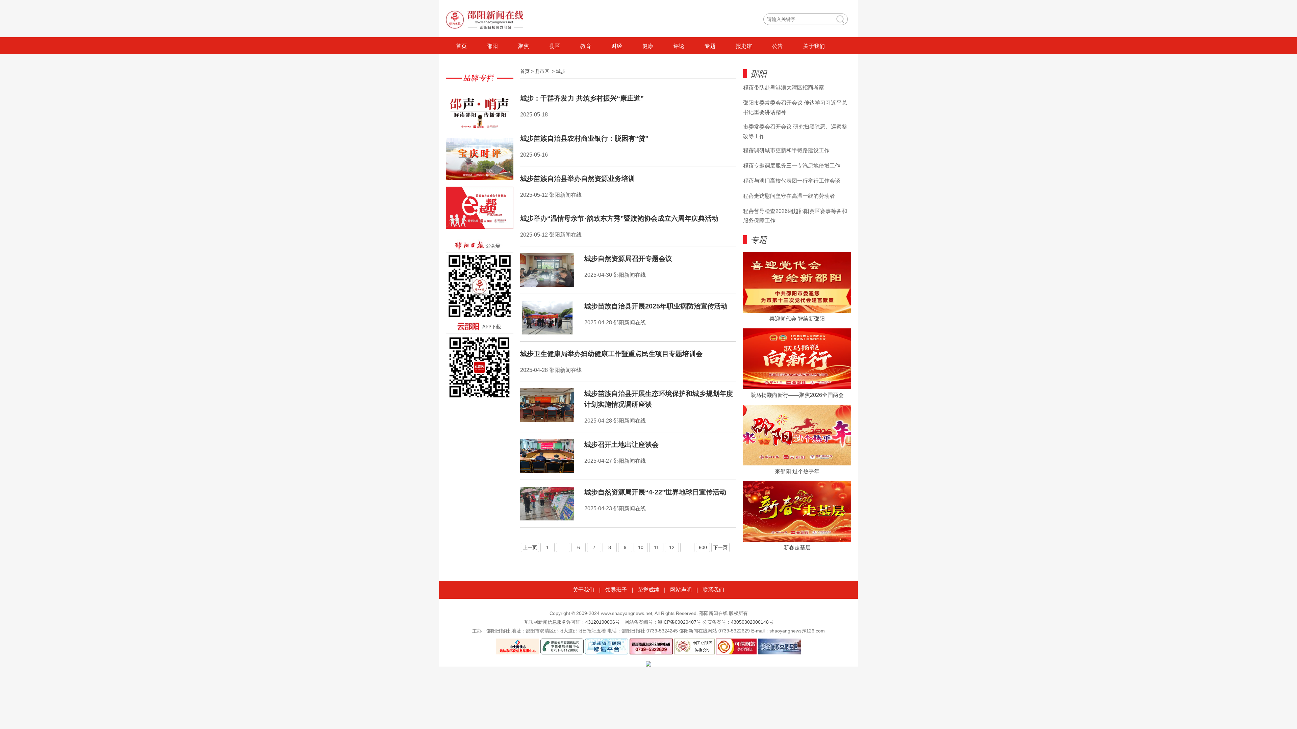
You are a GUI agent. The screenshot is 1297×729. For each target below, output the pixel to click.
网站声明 (681, 590)
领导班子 (616, 590)
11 (656, 547)
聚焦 (523, 46)
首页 (461, 46)
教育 (585, 46)
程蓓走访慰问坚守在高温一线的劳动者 (789, 196)
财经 (616, 46)
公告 (777, 46)
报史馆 (744, 46)
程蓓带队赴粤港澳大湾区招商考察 (783, 87)
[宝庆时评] (479, 162)
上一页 (530, 547)
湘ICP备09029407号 (679, 622)
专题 (710, 46)
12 (672, 547)
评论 (678, 46)
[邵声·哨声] (479, 113)
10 (640, 547)
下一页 (720, 547)
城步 (560, 71)
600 (703, 547)
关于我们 (814, 46)
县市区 (542, 71)
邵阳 (492, 46)
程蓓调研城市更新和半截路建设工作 (786, 150)
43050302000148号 (752, 622)
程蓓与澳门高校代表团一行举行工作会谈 (791, 181)
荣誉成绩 (648, 590)
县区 (554, 46)
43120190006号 (602, 622)
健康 (647, 46)
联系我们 (713, 590)
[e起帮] (479, 211)
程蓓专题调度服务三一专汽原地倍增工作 (791, 165)
